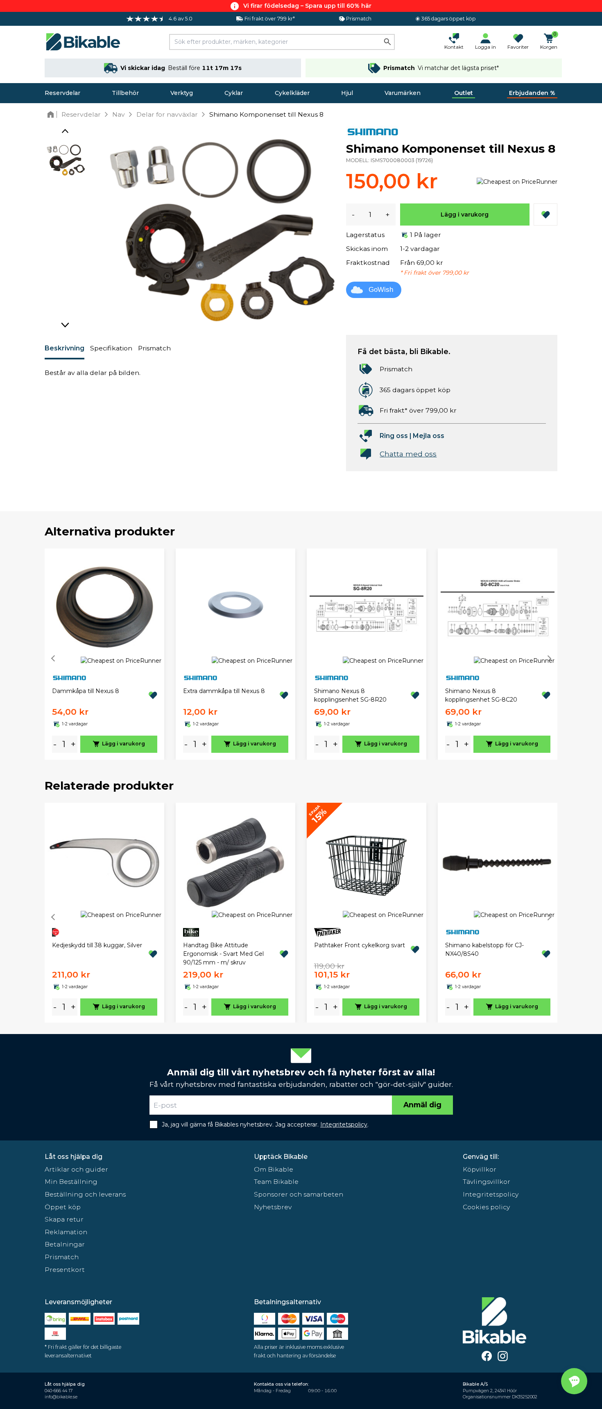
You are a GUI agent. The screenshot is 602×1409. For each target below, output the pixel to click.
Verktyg (181, 93)
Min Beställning (71, 1181)
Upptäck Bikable (281, 1157)
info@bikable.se (61, 1397)
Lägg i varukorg (465, 214)
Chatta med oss (408, 453)
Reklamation (66, 1232)
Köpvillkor (479, 1169)
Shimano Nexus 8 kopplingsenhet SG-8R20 (350, 695)
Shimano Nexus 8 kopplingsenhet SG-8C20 (481, 695)
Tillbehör (125, 93)
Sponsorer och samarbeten (298, 1194)
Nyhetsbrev (273, 1207)
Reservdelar (62, 93)
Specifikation (111, 348)
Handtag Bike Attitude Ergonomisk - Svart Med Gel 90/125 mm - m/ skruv (223, 954)
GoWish (381, 290)
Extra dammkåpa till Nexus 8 (224, 691)
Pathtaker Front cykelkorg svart (359, 945)
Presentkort (65, 1270)
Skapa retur (64, 1219)
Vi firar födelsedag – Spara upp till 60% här (307, 5)
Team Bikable (276, 1181)
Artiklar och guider (76, 1169)
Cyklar (233, 93)
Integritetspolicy (490, 1194)
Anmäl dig (422, 1104)
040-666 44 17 (58, 1390)
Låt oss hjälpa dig (73, 1157)
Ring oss (394, 436)
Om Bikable (273, 1169)
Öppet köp (63, 1207)
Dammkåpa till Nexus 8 (85, 691)
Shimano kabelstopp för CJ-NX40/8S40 (484, 949)
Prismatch (154, 348)
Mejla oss (428, 436)
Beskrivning (64, 348)
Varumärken (403, 93)
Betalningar (65, 1244)
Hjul (347, 93)
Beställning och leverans (85, 1194)
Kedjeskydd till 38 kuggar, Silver (97, 945)
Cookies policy (486, 1207)
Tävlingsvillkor (486, 1181)
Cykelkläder (292, 93)
